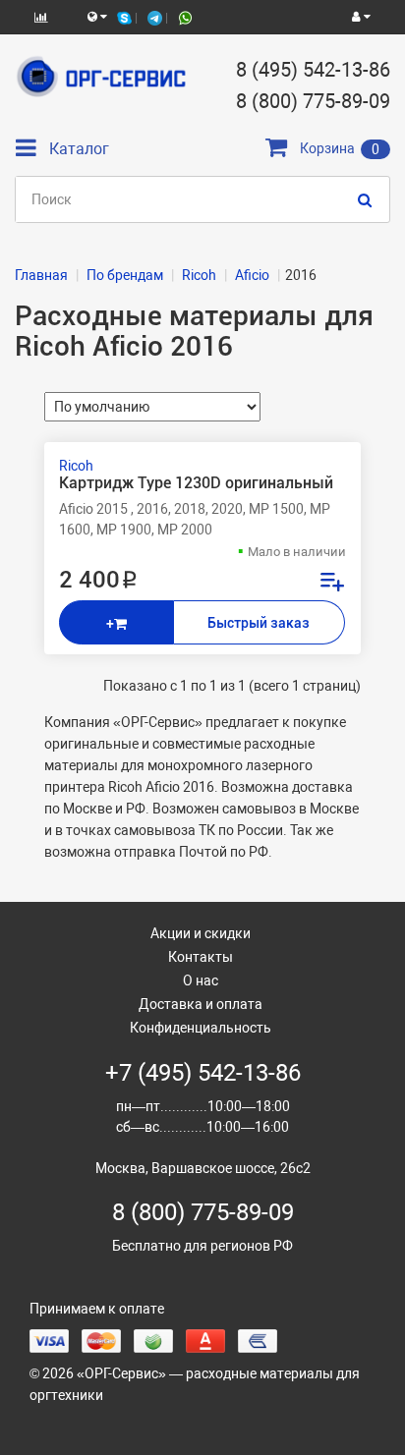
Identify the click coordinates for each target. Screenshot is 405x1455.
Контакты (200, 957)
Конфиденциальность (200, 1027)
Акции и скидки (200, 933)
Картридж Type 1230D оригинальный (196, 483)
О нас (200, 980)
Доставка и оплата (200, 1004)
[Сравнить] (331, 583)
